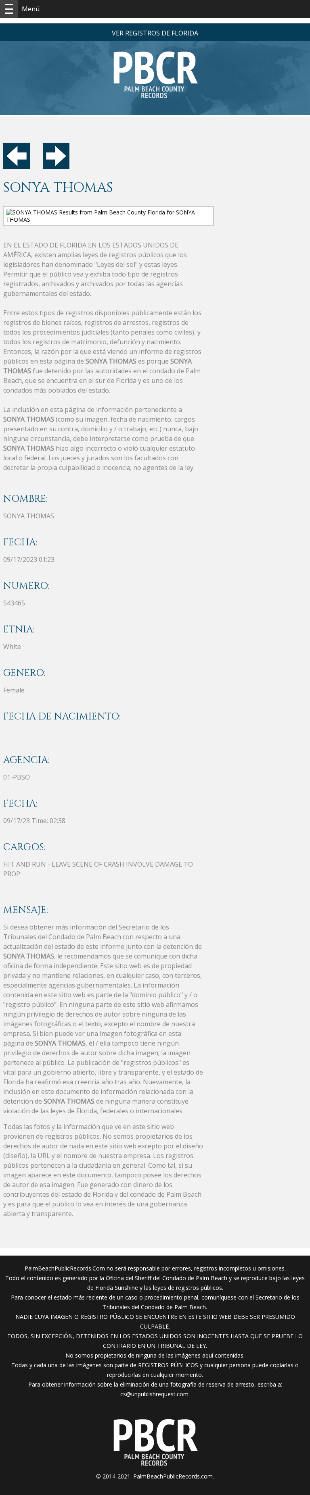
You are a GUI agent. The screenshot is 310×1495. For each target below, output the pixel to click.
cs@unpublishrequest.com (154, 1394)
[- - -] (9, 9)
